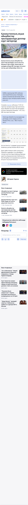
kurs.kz (9, 105)
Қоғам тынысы (5, 26)
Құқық (20, 14)
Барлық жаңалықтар (11, 24)
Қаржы (11, 14)
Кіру (26, 230)
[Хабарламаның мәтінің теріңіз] (14, 235)
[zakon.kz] (5, 11)
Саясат (3, 14)
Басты (2, 24)
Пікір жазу (23, 239)
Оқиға (16, 14)
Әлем (7, 14)
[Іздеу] (22, 11)
